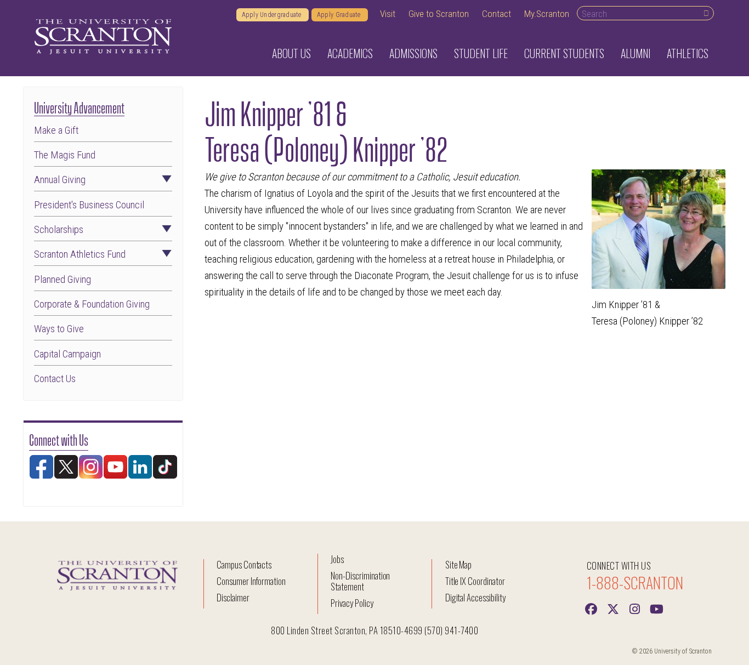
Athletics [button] (687, 53)
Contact (496, 13)
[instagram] (635, 608)
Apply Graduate (339, 15)
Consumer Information (251, 581)
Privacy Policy (352, 603)
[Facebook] (591, 608)
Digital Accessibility (475, 597)
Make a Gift (56, 131)
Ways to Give (59, 329)
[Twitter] (613, 608)
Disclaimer (233, 597)
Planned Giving (62, 280)
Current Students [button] (564, 53)
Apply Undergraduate (272, 15)
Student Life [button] (481, 53)
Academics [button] (350, 53)
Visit (387, 13)
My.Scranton (546, 13)
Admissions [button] (413, 53)
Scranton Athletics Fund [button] (80, 254)
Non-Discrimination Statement (360, 581)
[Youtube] (657, 608)
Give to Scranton (438, 13)
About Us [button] (291, 53)
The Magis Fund (64, 155)
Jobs (337, 559)
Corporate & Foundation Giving (92, 304)
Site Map (458, 564)
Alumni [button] (635, 53)
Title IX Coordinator (475, 581)
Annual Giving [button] (60, 180)
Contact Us (55, 379)
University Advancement (79, 106)
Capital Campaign (67, 354)
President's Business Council (89, 205)
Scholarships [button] (58, 230)
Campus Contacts (244, 564)
